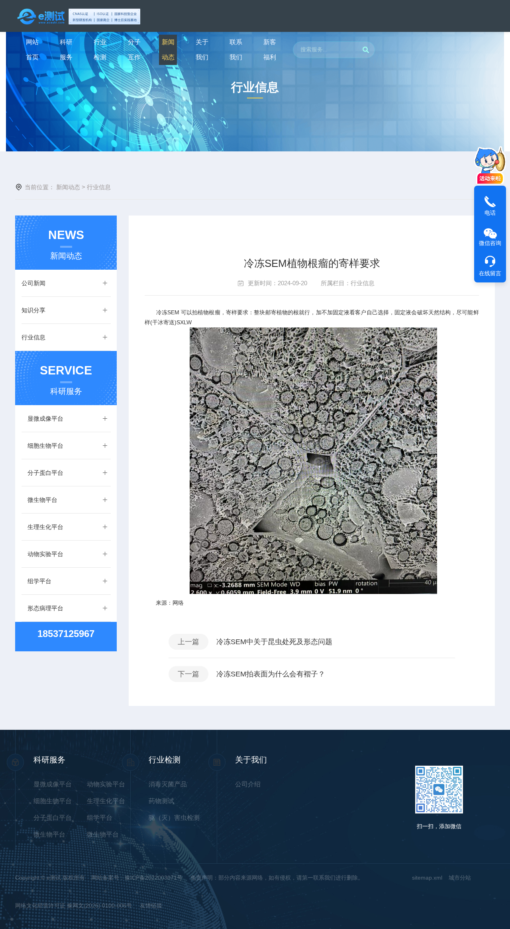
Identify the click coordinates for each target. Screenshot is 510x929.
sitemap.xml (427, 877)
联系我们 (236, 50)
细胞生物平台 (45, 445)
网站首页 (32, 50)
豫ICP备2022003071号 (154, 877)
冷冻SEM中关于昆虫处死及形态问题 (274, 642)
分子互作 (134, 50)
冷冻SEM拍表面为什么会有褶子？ (270, 674)
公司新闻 (33, 283)
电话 (490, 213)
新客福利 (269, 50)
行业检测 (100, 50)
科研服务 (66, 50)
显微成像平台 (45, 418)
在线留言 (490, 273)
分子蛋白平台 (45, 472)
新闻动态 (168, 50)
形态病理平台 (45, 608)
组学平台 (39, 581)
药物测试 (161, 801)
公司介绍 (248, 784)
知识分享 (33, 310)
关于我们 (202, 50)
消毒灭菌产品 (168, 784)
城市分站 (460, 877)
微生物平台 (42, 499)
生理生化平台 (45, 526)
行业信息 (363, 283)
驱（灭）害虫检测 (174, 817)
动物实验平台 (45, 554)
